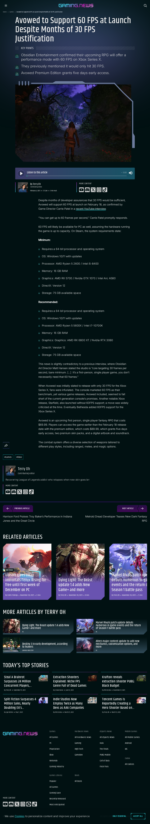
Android (128, 743)
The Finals (104, 749)
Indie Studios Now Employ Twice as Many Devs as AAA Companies (68, 703)
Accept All (138, 816)
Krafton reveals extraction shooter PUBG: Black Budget (118, 681)
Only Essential (119, 816)
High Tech (79, 749)
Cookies (20, 816)
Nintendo (54, 761)
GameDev (79, 755)
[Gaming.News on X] (17, 804)
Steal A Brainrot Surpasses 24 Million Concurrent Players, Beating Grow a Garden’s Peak (20, 681)
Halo (102, 743)
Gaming (78, 743)
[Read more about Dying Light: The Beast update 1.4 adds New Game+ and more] (38, 627)
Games (12, 12)
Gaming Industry (57, 766)
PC (51, 743)
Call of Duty (105, 761)
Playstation (54, 749)
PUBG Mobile (105, 755)
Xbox (52, 755)
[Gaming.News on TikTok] (34, 804)
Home (5, 12)
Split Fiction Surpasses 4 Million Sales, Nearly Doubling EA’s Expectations (20, 703)
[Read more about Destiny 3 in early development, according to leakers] (38, 645)
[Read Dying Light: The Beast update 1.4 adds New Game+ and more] (80, 572)
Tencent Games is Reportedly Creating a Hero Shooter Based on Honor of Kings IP (117, 703)
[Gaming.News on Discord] (11, 804)
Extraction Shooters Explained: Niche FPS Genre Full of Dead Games (70, 681)
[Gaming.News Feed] (28, 804)
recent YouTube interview (91, 208)
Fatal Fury (104, 766)
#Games (8, 457)
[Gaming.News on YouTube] (5, 804)
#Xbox (19, 457)
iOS (126, 749)
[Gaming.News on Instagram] (23, 804)
